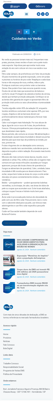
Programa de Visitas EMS (13, 370)
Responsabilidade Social (13, 367)
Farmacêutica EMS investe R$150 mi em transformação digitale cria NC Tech (32, 285)
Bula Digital (7, 348)
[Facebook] (38, 14)
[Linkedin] (47, 14)
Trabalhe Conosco (11, 363)
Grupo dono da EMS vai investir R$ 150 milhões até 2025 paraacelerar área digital (33, 271)
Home (5, 334)
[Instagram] (43, 14)
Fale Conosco (9, 345)
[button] (26, 14)
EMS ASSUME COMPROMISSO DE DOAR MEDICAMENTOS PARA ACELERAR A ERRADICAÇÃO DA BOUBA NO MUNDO (32, 243)
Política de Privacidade (12, 374)
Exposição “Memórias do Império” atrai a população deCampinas (33, 257)
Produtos (7, 337)
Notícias (6, 341)
